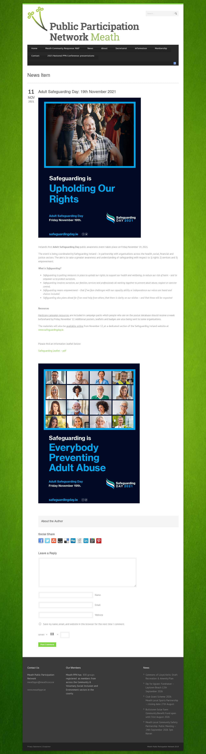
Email (98, 604)
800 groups (88, 674)
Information (141, 48)
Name (98, 594)
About (104, 48)
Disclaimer (47, 746)
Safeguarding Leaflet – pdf (52, 350)
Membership (161, 48)
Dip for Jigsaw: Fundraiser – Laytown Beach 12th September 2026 (160, 687)
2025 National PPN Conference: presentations (70, 56)
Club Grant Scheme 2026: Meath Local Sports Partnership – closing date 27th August (162, 700)
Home (34, 48)
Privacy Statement (34, 746)
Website (99, 614)
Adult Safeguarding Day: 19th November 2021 (77, 91)
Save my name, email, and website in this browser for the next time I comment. (84, 624)
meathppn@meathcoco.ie (40, 682)
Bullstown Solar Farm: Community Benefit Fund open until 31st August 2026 (161, 713)
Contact (35, 56)
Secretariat (121, 48)
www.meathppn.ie (36, 689)
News (90, 48)
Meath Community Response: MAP (62, 48)
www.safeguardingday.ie (50, 329)
